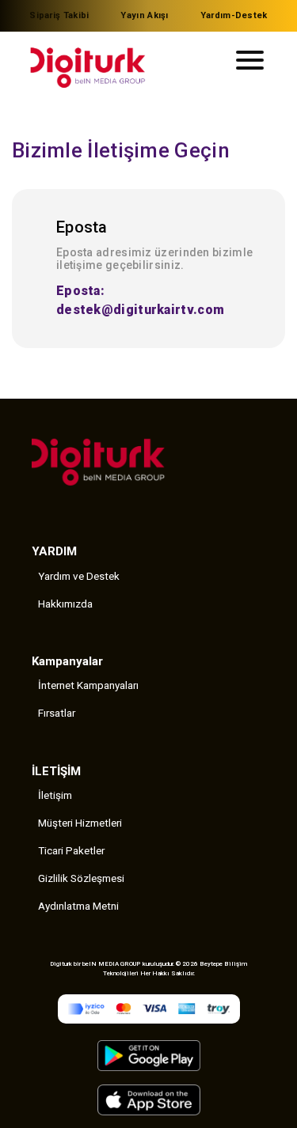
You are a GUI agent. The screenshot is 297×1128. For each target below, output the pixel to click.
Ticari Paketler (71, 850)
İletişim (55, 795)
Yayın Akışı (144, 15)
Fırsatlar (56, 712)
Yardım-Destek (234, 15)
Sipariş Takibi (59, 15)
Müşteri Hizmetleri (80, 822)
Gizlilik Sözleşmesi (81, 878)
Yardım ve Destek (79, 576)
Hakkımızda (65, 603)
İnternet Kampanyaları (88, 685)
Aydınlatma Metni (78, 905)
